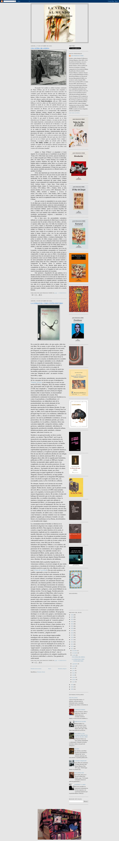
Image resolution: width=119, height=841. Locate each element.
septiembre (75, 664)
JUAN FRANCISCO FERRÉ (77, 55)
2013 (72, 644)
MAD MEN (76, 749)
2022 (72, 624)
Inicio (49, 668)
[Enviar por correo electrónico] (34, 295)
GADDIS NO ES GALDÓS (80, 721)
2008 (72, 689)
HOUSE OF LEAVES (72, 697)
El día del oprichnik (40, 570)
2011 (72, 648)
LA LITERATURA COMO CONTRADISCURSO (47, 303)
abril (73, 675)
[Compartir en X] (38, 295)
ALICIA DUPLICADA (79, 773)
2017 (72, 635)
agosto (74, 666)
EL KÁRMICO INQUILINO (80, 761)
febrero (74, 679)
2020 (72, 628)
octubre (74, 655)
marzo (73, 677)
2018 (72, 633)
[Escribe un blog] (36, 295)
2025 (72, 617)
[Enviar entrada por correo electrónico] (32, 294)
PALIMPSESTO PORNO (79, 709)
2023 (72, 621)
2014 (72, 642)
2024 (72, 619)
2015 (72, 639)
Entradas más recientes (36, 668)
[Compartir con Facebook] (39, 295)
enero (73, 682)
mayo (73, 673)
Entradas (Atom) (41, 672)
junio (73, 670)
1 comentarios (62, 292)
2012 (72, 646)
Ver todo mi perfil (74, 112)
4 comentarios (62, 660)
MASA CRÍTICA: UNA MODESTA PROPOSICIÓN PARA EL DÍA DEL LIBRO (81, 735)
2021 (72, 626)
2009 (72, 687)
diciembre (74, 650)
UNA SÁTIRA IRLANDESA (40, 48)
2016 (72, 637)
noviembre (75, 653)
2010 (72, 684)
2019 (72, 630)
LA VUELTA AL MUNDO (59, 10)
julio (73, 668)
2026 (72, 615)
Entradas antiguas (62, 668)
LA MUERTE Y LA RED (79, 784)
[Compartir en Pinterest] (41, 295)
